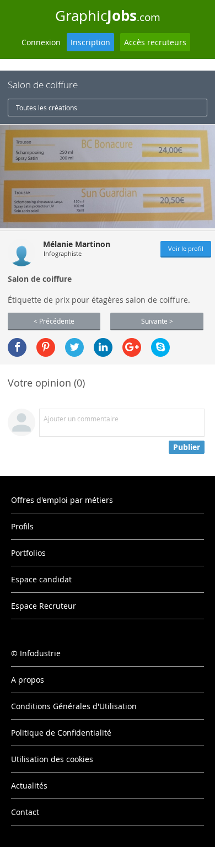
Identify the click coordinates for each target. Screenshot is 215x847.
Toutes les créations (46, 107)
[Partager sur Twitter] (74, 347)
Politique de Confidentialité (61, 732)
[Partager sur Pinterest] (45, 347)
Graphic (107, 15)
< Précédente (54, 321)
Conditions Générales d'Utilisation (74, 706)
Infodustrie (40, 653)
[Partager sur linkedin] (103, 347)
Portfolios (28, 553)
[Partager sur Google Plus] (131, 347)
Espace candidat (41, 579)
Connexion (41, 42)
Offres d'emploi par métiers (62, 500)
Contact (25, 812)
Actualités (29, 785)
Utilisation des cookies (52, 759)
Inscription (90, 42)
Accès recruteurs (155, 42)
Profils (22, 526)
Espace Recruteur (43, 606)
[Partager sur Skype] (160, 347)
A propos (27, 679)
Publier (186, 447)
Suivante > (157, 321)
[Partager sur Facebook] (17, 347)
